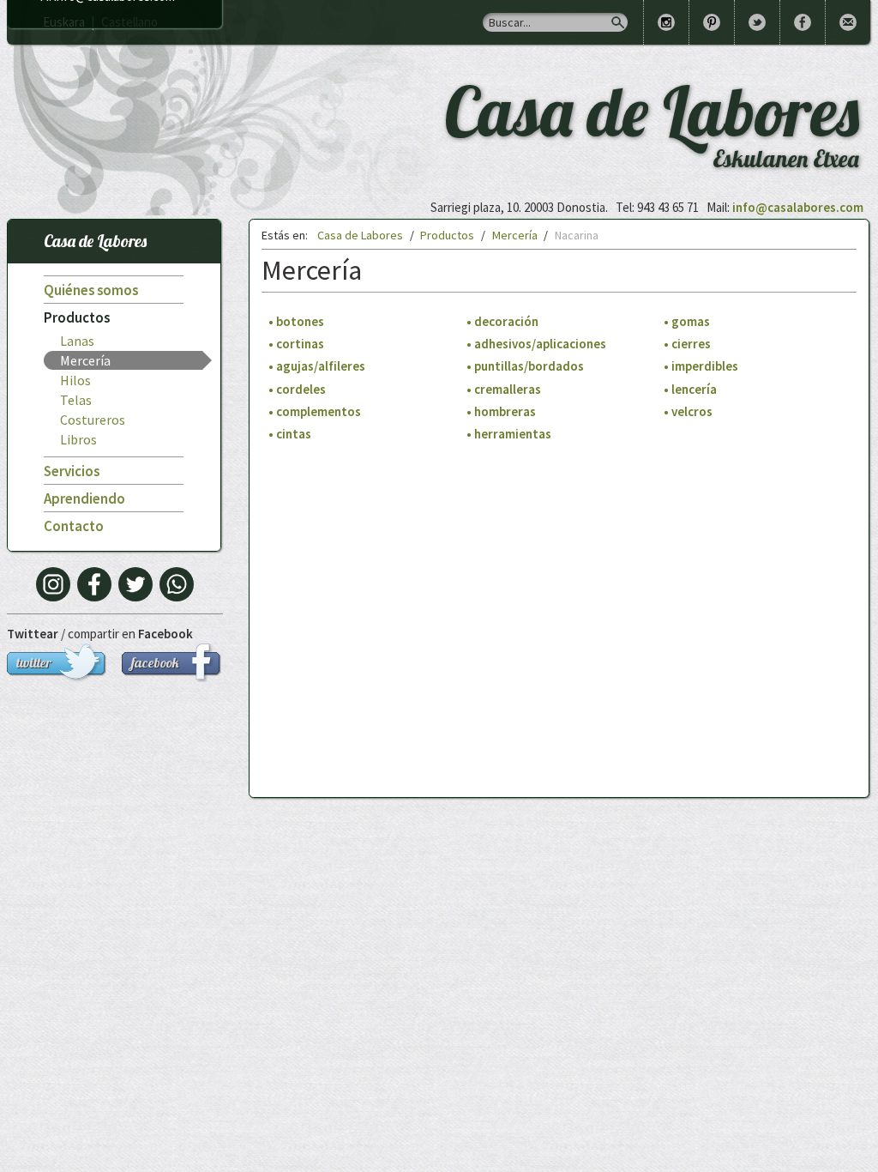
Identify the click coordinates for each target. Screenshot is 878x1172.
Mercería (85, 360)
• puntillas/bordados (525, 367)
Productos (77, 317)
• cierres (687, 344)
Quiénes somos (91, 290)
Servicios (71, 471)
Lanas (77, 340)
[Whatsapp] (176, 584)
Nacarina (576, 235)
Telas (76, 399)
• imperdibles (701, 367)
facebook (155, 662)
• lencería (690, 389)
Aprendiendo (84, 498)
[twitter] (135, 584)
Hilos (75, 380)
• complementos (314, 412)
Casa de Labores (95, 240)
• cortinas (296, 344)
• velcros (688, 412)
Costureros (92, 419)
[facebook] (94, 584)
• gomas (687, 321)
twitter (33, 662)
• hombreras (501, 412)
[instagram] (53, 584)
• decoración (502, 321)
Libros (78, 439)
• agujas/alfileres (316, 367)
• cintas (289, 434)
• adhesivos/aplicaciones (536, 344)
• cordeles (297, 389)
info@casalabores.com (797, 207)
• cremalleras (503, 389)
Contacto (74, 526)
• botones (296, 321)
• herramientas (508, 434)
